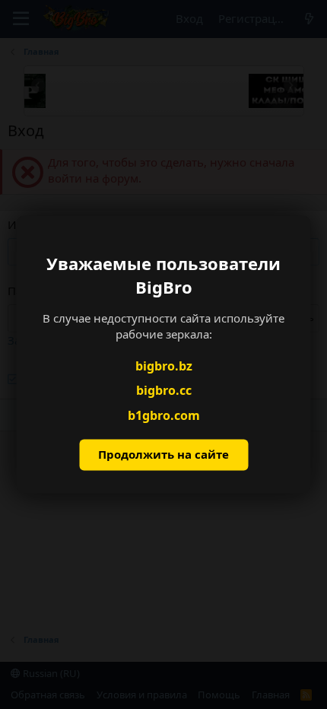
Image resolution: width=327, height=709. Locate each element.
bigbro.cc (164, 391)
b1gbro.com (164, 415)
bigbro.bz (163, 366)
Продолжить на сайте (163, 455)
